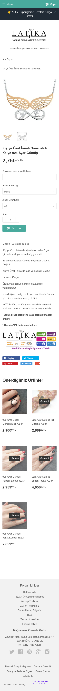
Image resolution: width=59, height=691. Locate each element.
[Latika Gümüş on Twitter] (11, 652)
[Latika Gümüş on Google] (38, 652)
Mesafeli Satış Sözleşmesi (18, 666)
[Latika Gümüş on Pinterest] (29, 652)
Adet (4, 214)
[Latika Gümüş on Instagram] (47, 652)
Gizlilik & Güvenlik (42, 666)
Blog (29, 614)
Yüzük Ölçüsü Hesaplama (30, 596)
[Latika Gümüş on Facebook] (20, 652)
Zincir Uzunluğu (10, 199)
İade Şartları (28, 676)
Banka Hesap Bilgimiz (29, 610)
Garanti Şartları (43, 671)
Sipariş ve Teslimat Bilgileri (19, 671)
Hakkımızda (29, 592)
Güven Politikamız (29, 605)
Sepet (53, 4)
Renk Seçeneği (10, 185)
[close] (55, 12)
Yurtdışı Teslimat (29, 601)
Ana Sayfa (7, 59)
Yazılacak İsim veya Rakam (16, 171)
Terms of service (29, 619)
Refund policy (29, 624)
